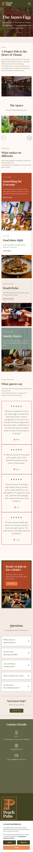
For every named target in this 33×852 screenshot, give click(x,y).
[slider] (16, 124)
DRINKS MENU (8, 197)
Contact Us (16, 710)
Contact (11, 583)
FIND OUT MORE (8, 299)
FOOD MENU (7, 251)
